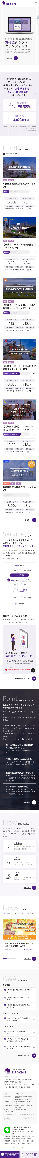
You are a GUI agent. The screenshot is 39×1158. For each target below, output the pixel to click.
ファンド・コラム (20, 914)
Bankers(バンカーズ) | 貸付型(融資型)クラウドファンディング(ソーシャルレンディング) (9, 3)
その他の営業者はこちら (23, 678)
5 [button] (28, 67)
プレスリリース (32, 914)
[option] (19, 36)
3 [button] (19, 67)
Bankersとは (27, 802)
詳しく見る (27, 888)
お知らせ (10, 914)
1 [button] (10, 67)
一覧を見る (27, 520)
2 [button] (15, 67)
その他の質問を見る (24, 1056)
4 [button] (24, 67)
